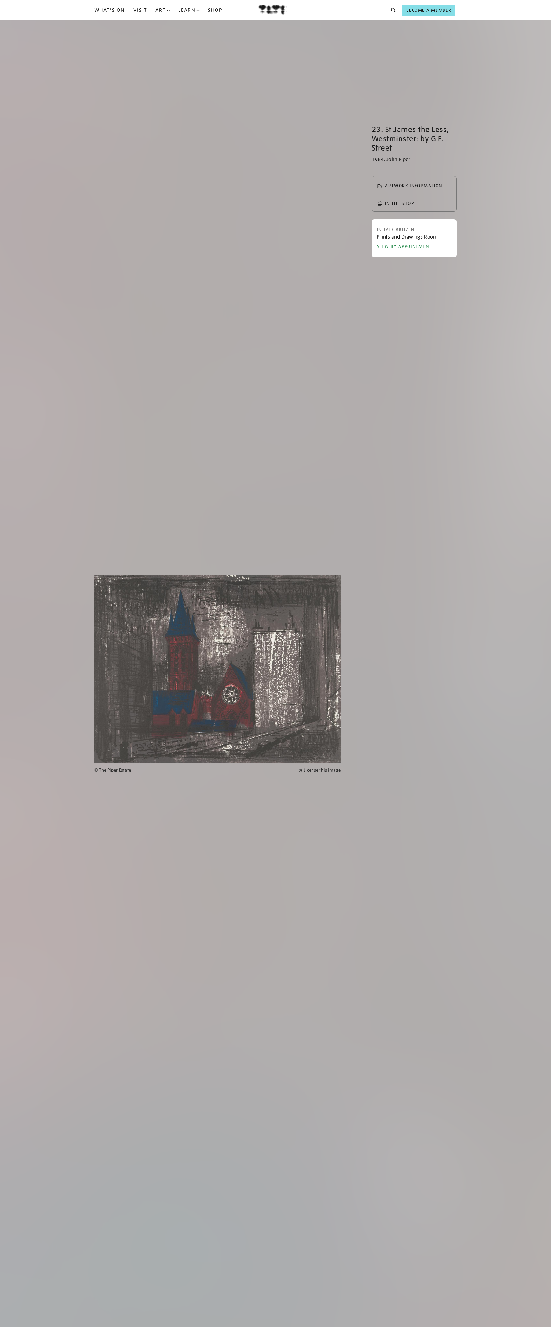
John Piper (398, 159)
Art (160, 10)
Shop (215, 10)
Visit (140, 10)
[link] (193, 770)
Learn (186, 10)
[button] (391, 10)
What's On (109, 10)
